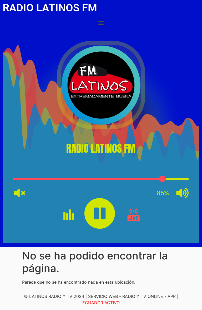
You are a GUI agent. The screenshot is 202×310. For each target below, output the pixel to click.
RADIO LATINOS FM (50, 8)
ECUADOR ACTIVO (101, 302)
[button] (101, 22)
